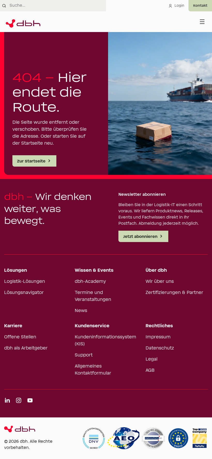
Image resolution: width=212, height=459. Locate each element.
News (81, 310)
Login (179, 6)
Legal (151, 359)
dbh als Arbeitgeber (26, 348)
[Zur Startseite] (22, 21)
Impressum (158, 337)
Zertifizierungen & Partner (174, 292)
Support (84, 355)
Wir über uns (160, 281)
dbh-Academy (90, 281)
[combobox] (58, 5)
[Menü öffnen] (202, 21)
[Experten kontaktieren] (200, 5)
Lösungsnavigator (24, 292)
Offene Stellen (20, 337)
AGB (150, 370)
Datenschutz (160, 348)
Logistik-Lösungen (24, 281)
